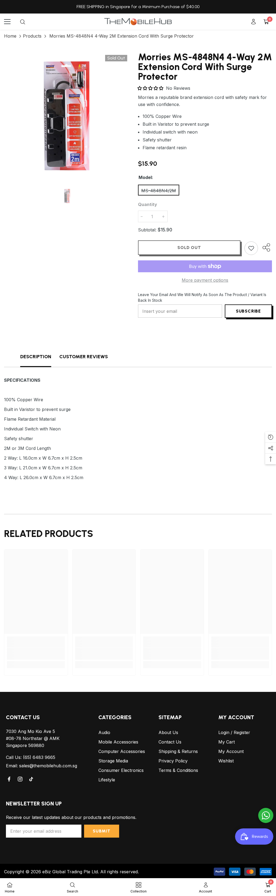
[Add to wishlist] (251, 248)
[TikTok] (31, 779)
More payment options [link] (205, 280)
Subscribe (248, 311)
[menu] (7, 21)
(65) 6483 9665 (39, 757)
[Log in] (253, 22)
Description (35, 357)
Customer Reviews (83, 357)
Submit (102, 831)
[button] (151, 88)
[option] (67, 115)
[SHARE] (265, 247)
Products (32, 36)
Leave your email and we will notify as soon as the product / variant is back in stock (202, 297)
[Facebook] (9, 779)
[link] (36, 654)
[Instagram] (20, 779)
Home (10, 36)
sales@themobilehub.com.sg (48, 765)
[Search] (23, 22)
